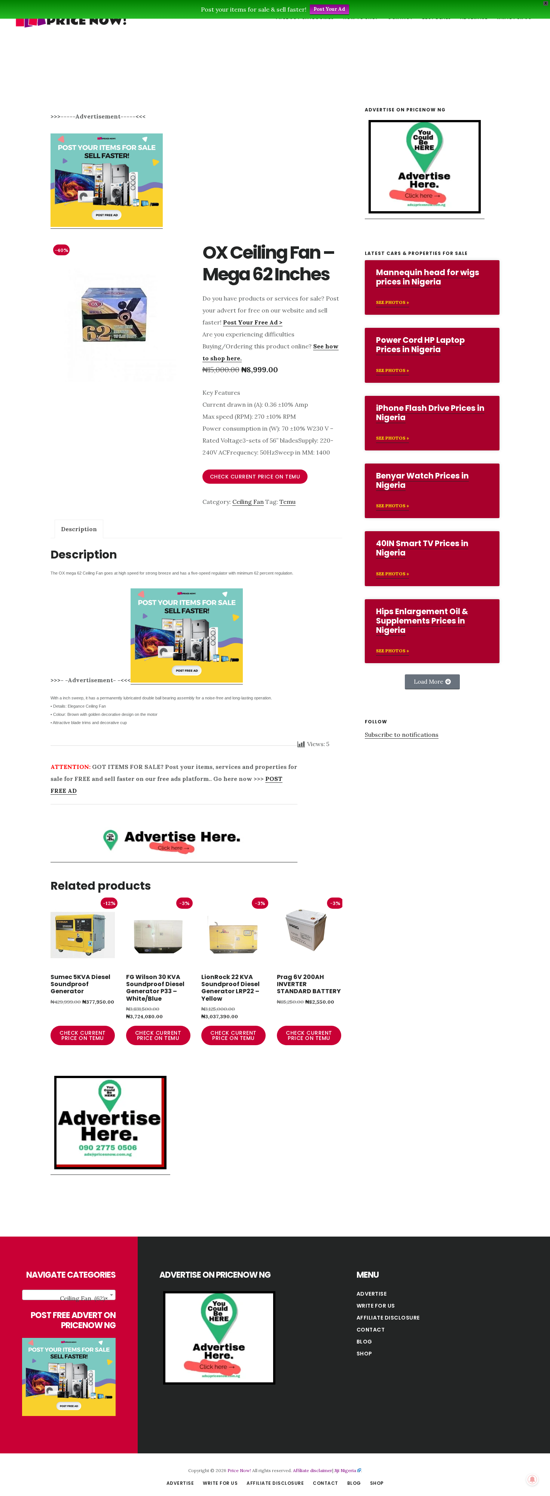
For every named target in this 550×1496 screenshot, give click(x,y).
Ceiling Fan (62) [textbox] (84, 1298)
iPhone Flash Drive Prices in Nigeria (430, 413)
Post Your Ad (329, 9)
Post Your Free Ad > (252, 322)
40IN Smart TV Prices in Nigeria (422, 548)
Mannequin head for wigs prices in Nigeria (427, 277)
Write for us (376, 1305)
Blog (364, 1341)
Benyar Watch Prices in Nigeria (422, 480)
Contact (371, 1329)
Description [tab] (79, 529)
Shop (364, 1353)
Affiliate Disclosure (388, 1317)
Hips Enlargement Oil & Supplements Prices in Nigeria (422, 620)
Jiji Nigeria (345, 1470)
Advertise (372, 1294)
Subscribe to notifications (402, 734)
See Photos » (392, 302)
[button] (432, 681)
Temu (287, 501)
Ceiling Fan (248, 501)
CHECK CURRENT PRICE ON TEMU (255, 476)
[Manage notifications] (532, 1480)
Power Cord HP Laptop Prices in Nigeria (420, 345)
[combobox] (69, 1295)
